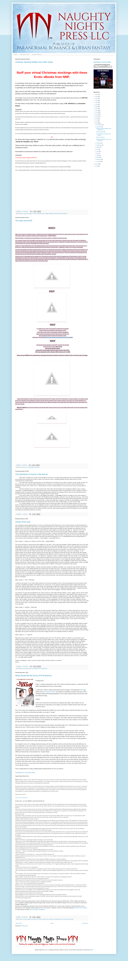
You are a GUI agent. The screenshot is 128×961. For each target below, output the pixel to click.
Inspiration (28, 919)
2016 (96, 115)
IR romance (33, 919)
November (99, 126)
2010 (96, 166)
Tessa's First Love (22, 522)
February (98, 159)
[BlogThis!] (35, 211)
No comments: (25, 211)
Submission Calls (24, 54)
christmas (21, 213)
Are (20, 797)
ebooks (20, 919)
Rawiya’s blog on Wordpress (37, 909)
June (97, 151)
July (97, 149)
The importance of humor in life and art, (31, 474)
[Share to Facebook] (38, 211)
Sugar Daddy (70, 919)
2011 (96, 164)
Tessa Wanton (35, 668)
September (99, 145)
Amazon (17, 797)
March (98, 157)
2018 (96, 110)
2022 (96, 102)
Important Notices (37, 54)
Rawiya (44, 919)
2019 (96, 108)
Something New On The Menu (61, 919)
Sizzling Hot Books (49, 691)
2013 (96, 121)
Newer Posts (19, 923)
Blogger (91, 949)
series (47, 919)
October (98, 143)
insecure (23, 467)
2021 (96, 104)
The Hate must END (23, 221)
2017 (96, 112)
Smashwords (25, 797)
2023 (96, 100)
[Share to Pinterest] (40, 211)
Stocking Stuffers (63, 213)
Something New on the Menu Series (25, 772)
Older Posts (85, 923)
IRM (82, 690)
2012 (96, 123)
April (97, 155)
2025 (96, 96)
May (97, 153)
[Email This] (33, 211)
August (98, 147)
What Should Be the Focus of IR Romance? (33, 675)
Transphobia (30, 467)
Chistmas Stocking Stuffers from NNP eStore (34, 62)
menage (46, 213)
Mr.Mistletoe (51, 213)
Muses (40, 919)
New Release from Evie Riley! (102, 62)
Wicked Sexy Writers (81, 907)
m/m (38, 919)
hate (20, 467)
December (99, 124)
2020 (96, 106)
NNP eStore (56, 213)
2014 (96, 119)
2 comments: (24, 465)
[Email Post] (31, 211)
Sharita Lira (51, 919)
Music (30, 668)
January (98, 161)
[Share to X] (37, 211)
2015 (96, 117)
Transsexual (36, 467)
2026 (96, 94)
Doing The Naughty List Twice (30, 213)
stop (27, 467)
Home (15, 54)
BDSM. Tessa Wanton (24, 668)
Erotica (24, 919)
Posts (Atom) (25, 925)
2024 (96, 98)
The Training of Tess (43, 668)
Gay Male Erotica (40, 213)
